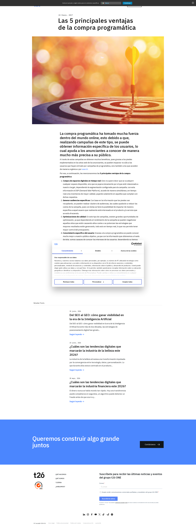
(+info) (126, 502)
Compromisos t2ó (88, 523)
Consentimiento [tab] (67, 251)
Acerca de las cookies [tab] (128, 251)
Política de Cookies (75, 523)
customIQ (98, 523)
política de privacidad (119, 502)
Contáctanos (150, 444)
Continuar (127, 3)
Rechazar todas (68, 282)
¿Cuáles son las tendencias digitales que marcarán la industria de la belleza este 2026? (95, 351)
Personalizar (96, 282)
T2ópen (58, 482)
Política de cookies (118, 275)
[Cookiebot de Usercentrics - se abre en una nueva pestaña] (133, 244)
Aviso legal (51, 523)
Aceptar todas (127, 282)
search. (85, 169)
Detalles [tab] (98, 251)
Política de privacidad (62, 523)
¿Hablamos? (60, 487)
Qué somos (60, 478)
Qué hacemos (61, 474)
